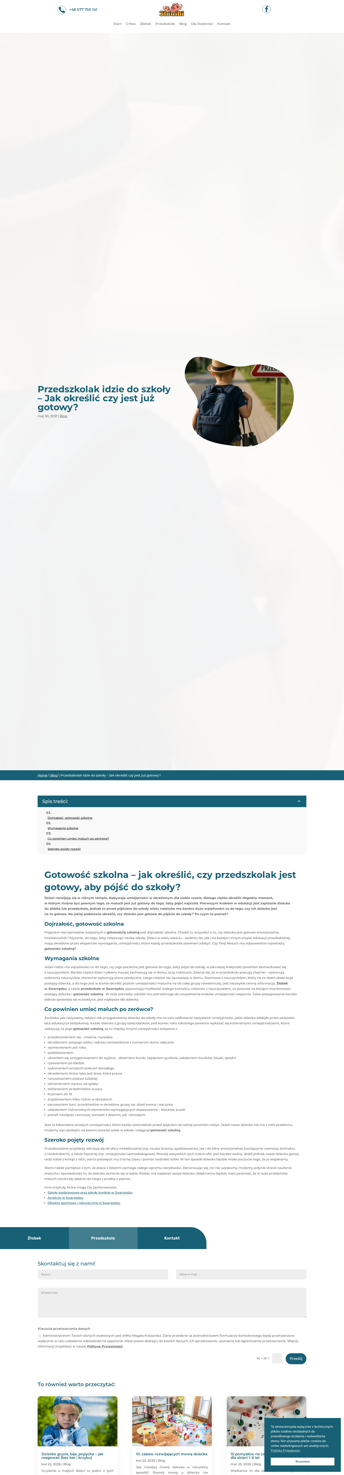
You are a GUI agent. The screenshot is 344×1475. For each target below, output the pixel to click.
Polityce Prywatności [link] (105, 1346)
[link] (172, 19)
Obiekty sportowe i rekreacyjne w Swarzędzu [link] (84, 1203)
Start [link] (117, 24)
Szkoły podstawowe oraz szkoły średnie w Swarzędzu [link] (90, 1192)
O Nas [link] (131, 24)
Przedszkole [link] (165, 24)
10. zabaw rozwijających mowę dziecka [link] (171, 1454)
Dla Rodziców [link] (202, 24)
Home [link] (43, 775)
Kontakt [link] (224, 24)
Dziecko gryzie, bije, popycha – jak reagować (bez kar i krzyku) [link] (72, 1456)
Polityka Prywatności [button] (285, 1450)
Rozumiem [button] (303, 1461)
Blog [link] (183, 24)
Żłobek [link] (145, 24)
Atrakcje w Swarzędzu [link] (65, 1198)
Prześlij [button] (296, 1358)
